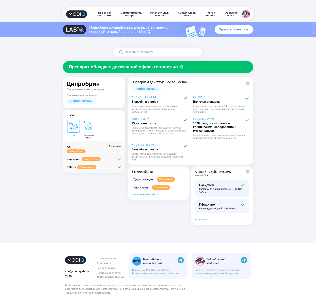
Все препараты (106, 267)
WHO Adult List (141, 97)
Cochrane (138, 119)
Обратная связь (106, 258)
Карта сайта (104, 262)
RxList (197, 97)
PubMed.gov (201, 119)
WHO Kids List (140, 145)
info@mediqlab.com (78, 271)
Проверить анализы (234, 29)
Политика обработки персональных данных (110, 274)
